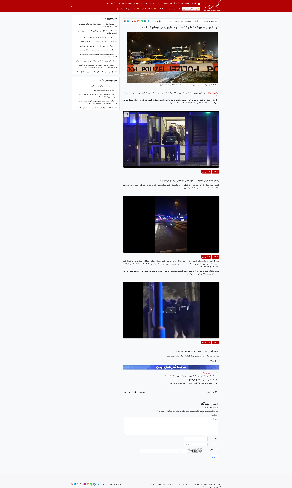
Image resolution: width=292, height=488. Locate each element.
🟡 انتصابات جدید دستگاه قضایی (169, 9)
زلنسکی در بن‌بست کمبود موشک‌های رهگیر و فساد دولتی (95, 61)
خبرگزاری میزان (213, 93)
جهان (130, 3)
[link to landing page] (212, 6)
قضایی (193, 3)
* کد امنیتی (213, 449)
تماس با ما (113, 484)
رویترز (208, 100)
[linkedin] (129, 392)
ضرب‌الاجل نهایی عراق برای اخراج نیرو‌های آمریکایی (97, 46)
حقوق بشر (185, 3)
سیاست (159, 3)
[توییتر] (132, 22)
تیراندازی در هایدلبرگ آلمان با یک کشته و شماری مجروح (192, 383)
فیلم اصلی (211, 178)
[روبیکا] (125, 22)
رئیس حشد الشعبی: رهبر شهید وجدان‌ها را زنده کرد (97, 42)
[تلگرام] (148, 22)
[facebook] (132, 392)
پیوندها (106, 3)
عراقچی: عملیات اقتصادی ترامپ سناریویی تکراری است (95, 72)
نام (216, 438)
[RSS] (78, 485)
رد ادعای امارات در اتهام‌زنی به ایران (102, 86)
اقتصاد (151, 3)
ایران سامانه (207, 487)
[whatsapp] (125, 392)
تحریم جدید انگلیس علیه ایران (103, 90)
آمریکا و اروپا (208, 21)
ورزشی (136, 3)
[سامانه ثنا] (171, 367)
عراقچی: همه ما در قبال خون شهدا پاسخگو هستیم (97, 50)
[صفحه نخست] (199, 3)
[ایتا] (138, 22)
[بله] (145, 22)
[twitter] (135, 392)
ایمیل (215, 444)
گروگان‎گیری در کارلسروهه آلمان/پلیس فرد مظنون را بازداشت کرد (189, 376)
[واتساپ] (142, 22)
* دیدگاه (214, 415)
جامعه (166, 3)
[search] (72, 6)
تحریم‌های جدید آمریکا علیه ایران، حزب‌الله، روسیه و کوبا (95, 108)
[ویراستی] (128, 22)
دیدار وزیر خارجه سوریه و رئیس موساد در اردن (98, 37)
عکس (113, 3)
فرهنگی (144, 3)
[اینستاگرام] (135, 22)
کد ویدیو (205, 172)
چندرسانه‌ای (121, 3)
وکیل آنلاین (174, 3)
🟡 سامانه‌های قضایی (149, 9)
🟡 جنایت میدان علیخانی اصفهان (128, 9)
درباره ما (105, 484)
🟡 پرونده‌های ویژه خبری (191, 9)
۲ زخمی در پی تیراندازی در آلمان (201, 379)
